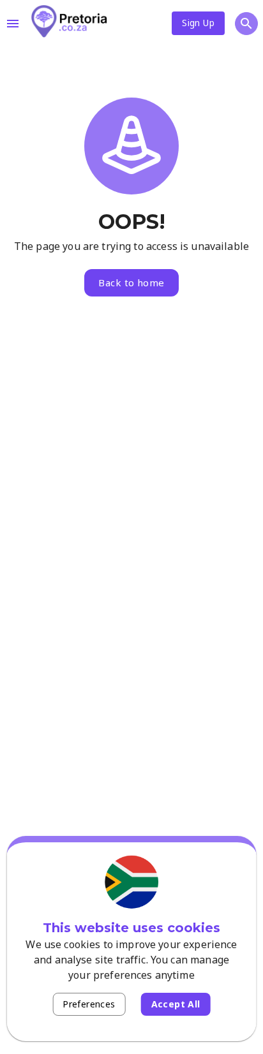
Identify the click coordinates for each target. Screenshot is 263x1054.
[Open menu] (13, 23)
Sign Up (198, 23)
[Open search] (246, 23)
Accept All (175, 1004)
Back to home (131, 282)
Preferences (89, 1004)
